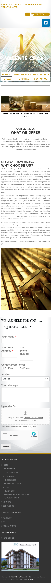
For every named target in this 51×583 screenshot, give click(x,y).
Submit (6, 447)
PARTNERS (9, 491)
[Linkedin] (46, 23)
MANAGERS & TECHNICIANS (17, 494)
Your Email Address (7, 349)
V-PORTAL (24, 79)
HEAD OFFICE (8, 538)
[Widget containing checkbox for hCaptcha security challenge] (20, 435)
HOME (5, 74)
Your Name (8, 336)
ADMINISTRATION (12, 498)
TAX (4, 522)
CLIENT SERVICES (22, 74)
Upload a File (9, 406)
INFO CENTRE (39, 74)
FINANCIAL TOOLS (13, 483)
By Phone (25, 368)
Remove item (45, 379)
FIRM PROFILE (11, 468)
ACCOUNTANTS (9, 526)
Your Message (10, 385)
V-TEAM (7, 79)
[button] (6, 74)
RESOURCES (10, 480)
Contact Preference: (13, 364)
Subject (5, 374)
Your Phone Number (24, 350)
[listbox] (25, 379)
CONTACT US (40, 79)
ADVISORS (7, 518)
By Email (9, 368)
